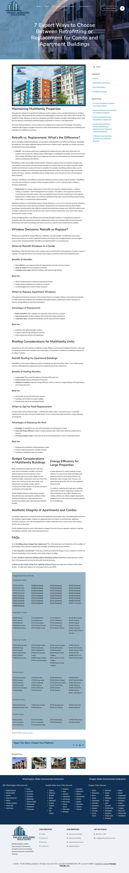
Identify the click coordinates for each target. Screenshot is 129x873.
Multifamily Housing (27, 733)
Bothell (51, 795)
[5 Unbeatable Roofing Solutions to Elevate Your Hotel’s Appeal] (78, 758)
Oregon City (109, 816)
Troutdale (121, 806)
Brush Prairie (10, 793)
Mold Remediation (99, 87)
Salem (120, 790)
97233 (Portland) (75, 593)
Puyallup (79, 789)
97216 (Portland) (56, 588)
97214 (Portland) (37, 603)
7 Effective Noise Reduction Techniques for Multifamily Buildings (102, 138)
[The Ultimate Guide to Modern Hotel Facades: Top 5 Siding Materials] (58, 758)
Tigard (120, 803)
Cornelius (95, 803)
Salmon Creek (31, 801)
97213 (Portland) (37, 601)
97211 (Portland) (37, 596)
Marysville (66, 801)
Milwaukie (108, 811)
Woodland (30, 807)
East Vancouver (11, 798)
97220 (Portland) (56, 598)
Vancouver (30, 809)
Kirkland (65, 794)
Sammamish (80, 796)
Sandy (120, 793)
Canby (94, 798)
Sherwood (121, 798)
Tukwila (79, 809)
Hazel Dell (9, 806)
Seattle (78, 801)
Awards (95, 78)
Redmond (79, 791)
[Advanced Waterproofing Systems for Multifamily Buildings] (19, 758)
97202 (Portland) (18, 598)
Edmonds (52, 800)
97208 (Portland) (37, 588)
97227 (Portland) (56, 603)
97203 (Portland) (18, 601)
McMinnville (109, 808)
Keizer (107, 800)
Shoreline (79, 804)
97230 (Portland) (75, 585)
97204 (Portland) (18, 603)
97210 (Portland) (37, 593)
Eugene (94, 808)
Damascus (95, 806)
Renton (78, 794)
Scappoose (122, 795)
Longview (30, 794)
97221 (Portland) (56, 601)
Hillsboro (108, 798)
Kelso (28, 789)
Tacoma (79, 807)
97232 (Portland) (75, 591)
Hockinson (9, 808)
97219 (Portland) (56, 596)
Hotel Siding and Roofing (101, 83)
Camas (8, 795)
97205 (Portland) (18, 606)
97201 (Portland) (18, 596)
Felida (8, 800)
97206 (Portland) (37, 585)
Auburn (51, 790)
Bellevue (52, 793)
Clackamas (95, 800)
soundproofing (60, 203)
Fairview (95, 811)
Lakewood (66, 796)
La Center (30, 791)
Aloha (94, 790)
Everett (51, 803)
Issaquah (66, 789)
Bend (94, 795)
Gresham (108, 790)
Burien (51, 798)
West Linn (121, 811)
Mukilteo (66, 812)
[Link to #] (122, 8)
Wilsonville (122, 813)
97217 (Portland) (56, 591)
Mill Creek (66, 809)
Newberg (108, 813)
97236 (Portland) (75, 596)
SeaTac (78, 799)
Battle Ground (11, 790)
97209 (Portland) (37, 591)
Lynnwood (66, 799)
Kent (64, 791)
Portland (108, 818)
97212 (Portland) (37, 598)
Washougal (30, 804)
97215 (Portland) (56, 585)
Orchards (30, 796)
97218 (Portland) (56, 593)
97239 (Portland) (75, 598)
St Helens (121, 800)
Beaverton (95, 793)
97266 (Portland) (75, 601)
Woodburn (122, 816)
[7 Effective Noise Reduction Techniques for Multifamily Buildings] (39, 758)
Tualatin (121, 808)
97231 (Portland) (75, 588)
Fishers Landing (11, 803)
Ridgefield (30, 799)
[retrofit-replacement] (23, 827)
